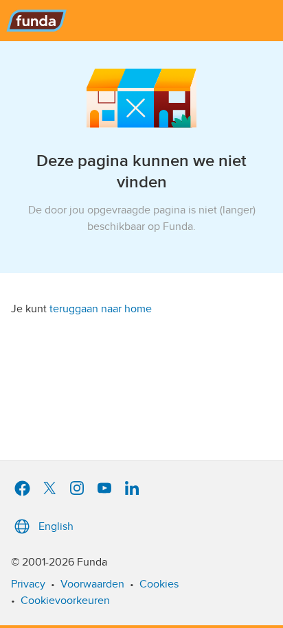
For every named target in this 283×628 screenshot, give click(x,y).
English (55, 526)
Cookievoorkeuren (65, 600)
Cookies (159, 584)
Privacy (28, 584)
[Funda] (141, 20)
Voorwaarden (92, 584)
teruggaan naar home (100, 309)
